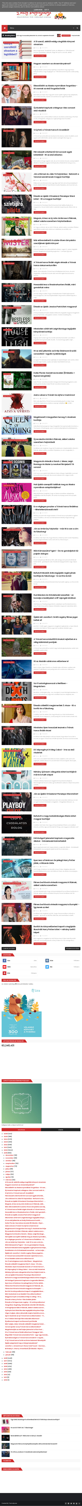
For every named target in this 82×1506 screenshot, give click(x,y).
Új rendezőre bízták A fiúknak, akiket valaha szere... (25, 1231)
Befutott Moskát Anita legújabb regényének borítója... (26, 1248)
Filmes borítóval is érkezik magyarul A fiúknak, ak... (24, 1286)
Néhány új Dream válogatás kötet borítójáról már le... (25, 1272)
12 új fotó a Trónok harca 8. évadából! (51, 129)
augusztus (10, 1166)
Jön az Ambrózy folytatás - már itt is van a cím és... (24, 1242)
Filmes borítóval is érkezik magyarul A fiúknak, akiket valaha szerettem (55, 884)
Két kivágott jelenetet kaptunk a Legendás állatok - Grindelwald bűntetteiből (54, 839)
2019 (5, 1153)
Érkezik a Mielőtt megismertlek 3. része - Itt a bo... (24, 1264)
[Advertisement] (41, 1063)
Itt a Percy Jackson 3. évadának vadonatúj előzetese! (29, 1452)
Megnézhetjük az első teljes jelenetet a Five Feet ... (24, 1329)
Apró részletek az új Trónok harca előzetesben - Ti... (25, 1316)
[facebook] (66, 1503)
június (8, 1172)
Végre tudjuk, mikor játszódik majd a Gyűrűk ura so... (25, 1313)
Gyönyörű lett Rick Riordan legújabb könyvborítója (24, 1310)
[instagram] (68, 1503)
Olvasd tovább (39, 56)
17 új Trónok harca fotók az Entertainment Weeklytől (25, 1340)
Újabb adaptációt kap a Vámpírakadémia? (21, 1343)
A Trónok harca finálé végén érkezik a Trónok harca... (25, 1209)
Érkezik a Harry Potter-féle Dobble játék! (20, 1300)
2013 (5, 1372)
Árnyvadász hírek (9, 109)
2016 (5, 1364)
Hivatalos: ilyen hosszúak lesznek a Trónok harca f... (25, 1267)
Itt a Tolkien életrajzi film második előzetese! (22, 1319)
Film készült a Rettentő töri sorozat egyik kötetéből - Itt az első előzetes (53, 153)
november (10, 1158)
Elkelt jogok (8, 462)
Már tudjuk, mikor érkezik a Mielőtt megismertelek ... (25, 1324)
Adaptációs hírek (9, 86)
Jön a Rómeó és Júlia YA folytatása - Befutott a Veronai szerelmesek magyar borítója (56, 175)
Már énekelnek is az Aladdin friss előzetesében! (23, 1294)
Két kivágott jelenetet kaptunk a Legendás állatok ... (25, 1280)
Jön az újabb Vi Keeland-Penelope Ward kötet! (56, 793)
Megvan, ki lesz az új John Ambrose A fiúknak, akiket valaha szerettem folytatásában (55, 219)
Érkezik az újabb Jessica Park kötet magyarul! (55, 306)
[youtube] (77, 1503)
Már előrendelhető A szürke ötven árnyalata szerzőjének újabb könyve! (54, 242)
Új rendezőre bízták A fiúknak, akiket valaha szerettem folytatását (54, 440)
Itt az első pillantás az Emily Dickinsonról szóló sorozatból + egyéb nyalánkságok (55, 352)
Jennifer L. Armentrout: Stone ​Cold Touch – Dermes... (25, 1346)
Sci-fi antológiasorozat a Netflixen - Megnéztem (23, 1261)
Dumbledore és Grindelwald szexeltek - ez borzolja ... (25, 1250)
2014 (6, 1369)
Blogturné (7, 374)
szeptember (10, 1163)
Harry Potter (8, 596)
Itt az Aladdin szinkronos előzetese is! (51, 661)
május (8, 1174)
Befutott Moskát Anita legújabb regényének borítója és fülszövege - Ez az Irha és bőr (55, 574)
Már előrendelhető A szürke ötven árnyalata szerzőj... (25, 1207)
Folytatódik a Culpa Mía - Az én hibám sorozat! (51, 35)
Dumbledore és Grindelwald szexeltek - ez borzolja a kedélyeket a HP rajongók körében (55, 596)
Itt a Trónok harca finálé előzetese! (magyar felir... (24, 1332)
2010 (6, 1380)
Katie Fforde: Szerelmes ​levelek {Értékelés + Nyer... (24, 1223)
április (8, 1177)
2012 (5, 1375)
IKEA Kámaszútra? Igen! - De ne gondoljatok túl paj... (25, 1245)
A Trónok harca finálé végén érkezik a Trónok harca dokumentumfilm (55, 264)
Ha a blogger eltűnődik (11, 42)
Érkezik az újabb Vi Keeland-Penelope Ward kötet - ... (25, 1201)
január (8, 1355)
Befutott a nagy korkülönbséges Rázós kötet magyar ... (26, 1278)
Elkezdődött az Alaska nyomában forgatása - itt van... (25, 1188)
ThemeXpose (13, 1503)
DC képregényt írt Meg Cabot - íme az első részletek (25, 1269)
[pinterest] (74, 1503)
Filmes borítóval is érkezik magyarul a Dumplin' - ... (24, 1289)
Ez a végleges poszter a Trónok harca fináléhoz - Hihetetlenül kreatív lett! (56, 508)
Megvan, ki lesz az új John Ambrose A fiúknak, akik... (24, 1204)
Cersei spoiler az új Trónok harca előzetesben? (23, 1327)
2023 (6, 1142)
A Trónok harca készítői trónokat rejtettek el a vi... (24, 1256)
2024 (6, 1139)
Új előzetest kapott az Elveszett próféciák (21, 1321)
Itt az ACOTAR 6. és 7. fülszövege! (22, 1428)
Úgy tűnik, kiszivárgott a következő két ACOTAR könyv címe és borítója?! (35, 1420)
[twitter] (71, 1503)
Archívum (21, 1130)
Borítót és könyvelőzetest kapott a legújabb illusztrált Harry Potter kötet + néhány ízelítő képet (55, 929)
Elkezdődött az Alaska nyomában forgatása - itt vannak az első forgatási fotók (55, 87)
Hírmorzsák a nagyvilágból (12, 241)
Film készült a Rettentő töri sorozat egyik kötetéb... (24, 1196)
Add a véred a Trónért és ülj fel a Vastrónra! (54, 395)
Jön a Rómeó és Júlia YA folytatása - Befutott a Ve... (25, 1199)
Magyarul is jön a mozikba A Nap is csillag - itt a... (23, 1297)
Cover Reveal (30, 35)
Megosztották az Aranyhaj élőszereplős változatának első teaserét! (34, 1444)
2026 (6, 1134)
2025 (6, 1136)
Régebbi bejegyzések (72, 948)
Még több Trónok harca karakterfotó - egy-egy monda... (27, 1335)
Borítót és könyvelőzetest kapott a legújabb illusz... (24, 1291)
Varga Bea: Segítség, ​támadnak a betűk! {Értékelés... (25, 1305)
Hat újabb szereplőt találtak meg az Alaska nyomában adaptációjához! (54, 486)
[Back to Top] (79, 1503)
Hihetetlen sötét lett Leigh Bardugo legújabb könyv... (25, 1218)
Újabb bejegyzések (9, 948)
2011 (5, 1377)
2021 (5, 1147)
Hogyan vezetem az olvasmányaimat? (52, 63)
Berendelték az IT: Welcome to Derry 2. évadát (26, 1436)
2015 (5, 1366)
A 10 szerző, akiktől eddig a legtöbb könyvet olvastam (25, 1182)
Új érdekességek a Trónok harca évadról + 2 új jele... (24, 1338)
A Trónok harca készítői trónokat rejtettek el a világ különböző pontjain (55, 640)
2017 (5, 1361)
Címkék (60, 1130)
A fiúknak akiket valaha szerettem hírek (16, 219)
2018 (5, 1358)
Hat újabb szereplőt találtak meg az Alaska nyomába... (26, 1237)
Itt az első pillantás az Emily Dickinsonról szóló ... (23, 1220)
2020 (6, 1150)
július (8, 1169)
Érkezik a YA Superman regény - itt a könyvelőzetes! (25, 1302)
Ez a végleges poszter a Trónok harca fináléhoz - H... (25, 1239)
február (9, 1352)
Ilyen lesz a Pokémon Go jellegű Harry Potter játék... (24, 1283)
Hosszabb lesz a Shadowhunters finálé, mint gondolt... (25, 1212)
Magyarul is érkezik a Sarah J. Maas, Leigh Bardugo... (25, 1234)
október (9, 1161)
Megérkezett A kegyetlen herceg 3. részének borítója (25, 1229)
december (10, 1155)
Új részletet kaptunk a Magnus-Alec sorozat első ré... (25, 1190)
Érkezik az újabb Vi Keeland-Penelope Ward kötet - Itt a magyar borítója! (54, 197)
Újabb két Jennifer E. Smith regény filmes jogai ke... (24, 1253)
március (9, 1180)
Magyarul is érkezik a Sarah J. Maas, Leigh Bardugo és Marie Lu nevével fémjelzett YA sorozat (54, 464)
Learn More (38, 10)
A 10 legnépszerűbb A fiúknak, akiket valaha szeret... (25, 1308)
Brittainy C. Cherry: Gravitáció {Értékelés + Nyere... (24, 1349)
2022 (6, 1145)
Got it (46, 10)
